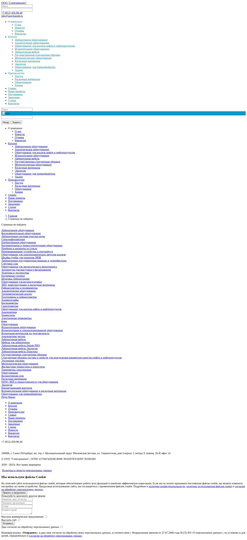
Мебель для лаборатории (15, 342)
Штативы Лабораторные (15, 278)
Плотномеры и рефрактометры (19, 297)
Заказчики (14, 97)
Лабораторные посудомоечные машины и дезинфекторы (33, 260)
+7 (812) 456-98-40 (11, 12)
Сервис (12, 88)
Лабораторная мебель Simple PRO (20, 345)
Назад (6, 122)
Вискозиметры (9, 303)
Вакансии (20, 33)
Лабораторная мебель (27, 52)
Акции (19, 70)
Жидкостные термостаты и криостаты (23, 366)
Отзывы (19, 30)
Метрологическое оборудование (33, 58)
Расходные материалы (27, 61)
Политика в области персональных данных (27, 470)
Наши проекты (16, 91)
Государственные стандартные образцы (37, 55)
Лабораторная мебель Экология (19, 348)
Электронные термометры (16, 318)
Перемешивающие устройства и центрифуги (27, 251)
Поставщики (15, 94)
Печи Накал (8, 397)
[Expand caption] (243, 536)
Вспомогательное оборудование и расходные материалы (33, 390)
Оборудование (23, 82)
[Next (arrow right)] (241, 270)
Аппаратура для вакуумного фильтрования (26, 269)
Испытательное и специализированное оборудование (32, 330)
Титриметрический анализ (16, 293)
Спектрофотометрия (13, 239)
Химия (19, 85)
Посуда (19, 76)
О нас (18, 24)
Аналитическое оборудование (32, 42)
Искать (5, 113)
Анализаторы (9, 312)
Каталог (12, 143)
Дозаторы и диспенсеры (15, 272)
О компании (15, 402)
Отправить (8, 523)
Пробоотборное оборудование (18, 242)
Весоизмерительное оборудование (21, 233)
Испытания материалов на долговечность (25, 333)
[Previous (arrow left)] (6, 270)
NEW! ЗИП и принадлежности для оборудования (29, 381)
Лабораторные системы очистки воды (23, 236)
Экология (20, 64)
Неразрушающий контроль (16, 387)
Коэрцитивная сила (12, 375)
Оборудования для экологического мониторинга (29, 266)
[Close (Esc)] (243, 3)
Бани (4, 321)
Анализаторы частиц (13, 336)
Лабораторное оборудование (31, 39)
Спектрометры (9, 306)
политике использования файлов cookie (209, 486)
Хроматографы (10, 300)
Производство (16, 179)
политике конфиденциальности (167, 486)
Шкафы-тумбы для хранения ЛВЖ (21, 257)
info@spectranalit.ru (12, 15)
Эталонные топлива (12, 360)
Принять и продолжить (14, 493)
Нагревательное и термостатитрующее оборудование (31, 245)
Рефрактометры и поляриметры (19, 287)
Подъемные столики (13, 275)
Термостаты (8, 315)
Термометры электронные (16, 369)
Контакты (13, 103)
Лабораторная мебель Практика (19, 351)
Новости (20, 27)
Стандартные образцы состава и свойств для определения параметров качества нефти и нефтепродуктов (61, 357)
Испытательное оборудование (32, 48)
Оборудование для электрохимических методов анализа (33, 254)
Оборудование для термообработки (35, 67)
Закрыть (16, 122)
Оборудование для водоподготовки (21, 281)
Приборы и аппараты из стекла (19, 248)
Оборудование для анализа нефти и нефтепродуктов (45, 45)
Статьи (12, 100)
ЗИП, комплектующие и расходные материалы (28, 284)
